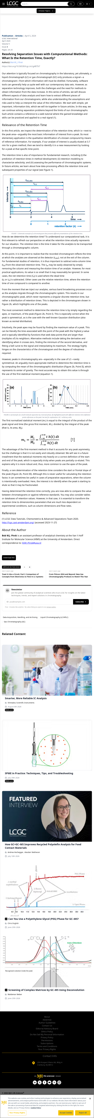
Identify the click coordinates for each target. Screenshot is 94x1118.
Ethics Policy (47, 1031)
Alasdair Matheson (32, 852)
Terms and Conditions (47, 1046)
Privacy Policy (47, 1037)
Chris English (13, 923)
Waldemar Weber (15, 994)
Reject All (83, 1113)
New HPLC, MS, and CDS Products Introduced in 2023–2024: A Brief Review (69, 575)
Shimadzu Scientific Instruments (21, 703)
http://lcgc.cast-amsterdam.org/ (18, 522)
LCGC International (10, 38)
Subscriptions (47, 1043)
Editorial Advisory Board (47, 1028)
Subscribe (80, 602)
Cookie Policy (36, 1108)
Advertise (47, 1019)
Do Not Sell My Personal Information (47, 1034)
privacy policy (51, 607)
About (47, 1016)
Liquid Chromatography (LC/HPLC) (54, 617)
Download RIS (9, 557)
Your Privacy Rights (47, 1049)
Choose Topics (44, 11)
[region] (47, 1106)
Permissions (47, 1040)
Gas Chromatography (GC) (14, 621)
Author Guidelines (47, 1022)
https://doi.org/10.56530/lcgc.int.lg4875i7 (21, 66)
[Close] (90, 1098)
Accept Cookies (66, 1113)
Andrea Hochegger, (16, 852)
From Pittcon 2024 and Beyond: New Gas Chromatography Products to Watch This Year (21, 575)
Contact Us (47, 1025)
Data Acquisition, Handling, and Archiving (20, 617)
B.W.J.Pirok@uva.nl (31, 542)
